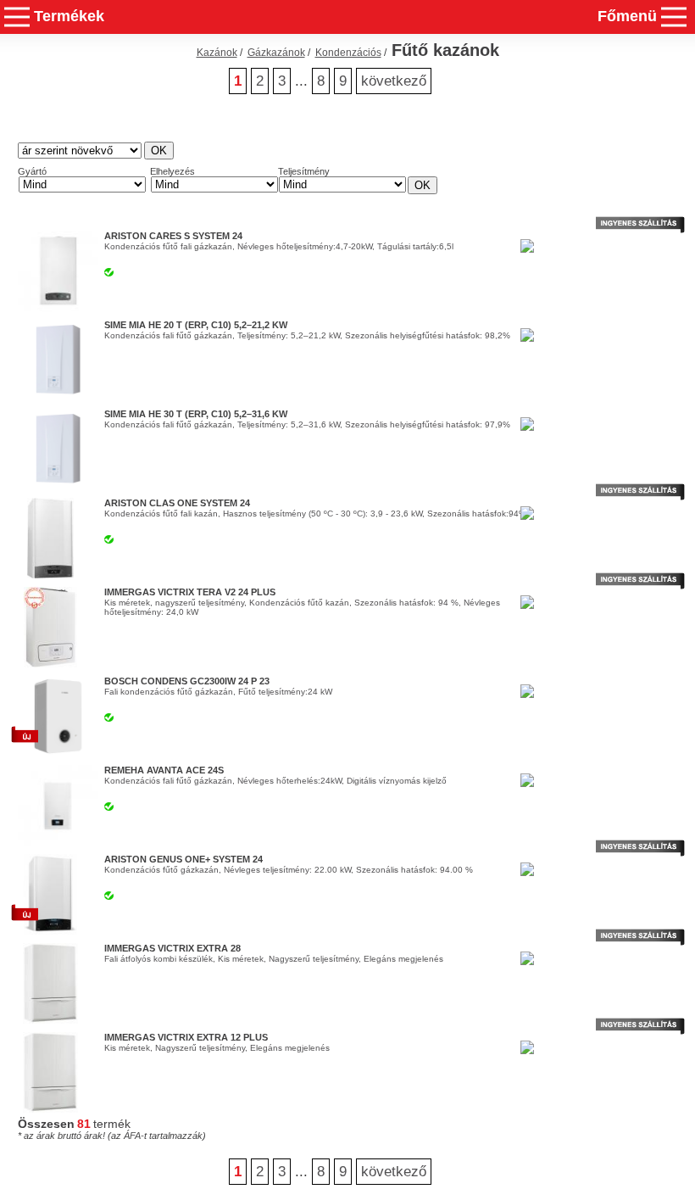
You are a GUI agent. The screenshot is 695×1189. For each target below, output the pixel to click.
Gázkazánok (276, 53)
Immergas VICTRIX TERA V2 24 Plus (189, 592)
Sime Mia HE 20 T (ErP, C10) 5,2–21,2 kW (195, 325)
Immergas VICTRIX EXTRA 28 (172, 948)
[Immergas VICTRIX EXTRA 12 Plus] (50, 1109)
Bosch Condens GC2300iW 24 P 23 (187, 681)
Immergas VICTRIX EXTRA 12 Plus (186, 1037)
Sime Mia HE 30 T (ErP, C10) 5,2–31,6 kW (195, 414)
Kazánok (217, 53)
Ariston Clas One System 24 (177, 503)
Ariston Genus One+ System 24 (183, 859)
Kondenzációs (348, 53)
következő (393, 81)
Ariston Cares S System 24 (173, 236)
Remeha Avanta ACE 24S (164, 770)
